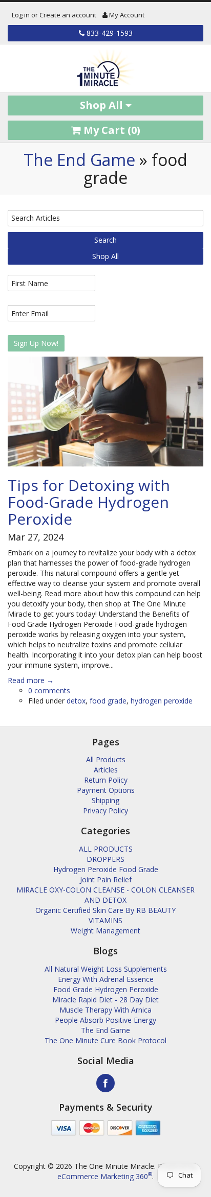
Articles (106, 769)
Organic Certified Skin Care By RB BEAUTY (105, 910)
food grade (108, 701)
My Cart (110, 130)
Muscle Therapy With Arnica (105, 1010)
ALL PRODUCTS (106, 849)
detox (76, 701)
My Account (126, 14)
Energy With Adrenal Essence (106, 979)
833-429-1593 (109, 33)
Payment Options (106, 790)
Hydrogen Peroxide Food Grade (105, 869)
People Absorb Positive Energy (105, 1020)
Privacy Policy (105, 810)
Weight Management (105, 930)
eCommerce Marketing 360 (104, 1176)
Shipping (105, 800)
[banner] (105, 68)
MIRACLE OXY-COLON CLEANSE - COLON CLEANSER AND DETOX (105, 895)
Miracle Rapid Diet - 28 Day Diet (105, 999)
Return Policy (106, 780)
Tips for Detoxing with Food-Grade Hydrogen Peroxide (89, 502)
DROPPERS (105, 859)
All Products (105, 759)
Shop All (102, 105)
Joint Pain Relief (106, 879)
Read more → (31, 680)
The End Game (79, 160)
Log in (21, 14)
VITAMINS (105, 920)
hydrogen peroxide (162, 701)
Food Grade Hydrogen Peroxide (105, 989)
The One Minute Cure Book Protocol (105, 1040)
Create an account (67, 14)
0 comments (49, 690)
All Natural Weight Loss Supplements (106, 969)
